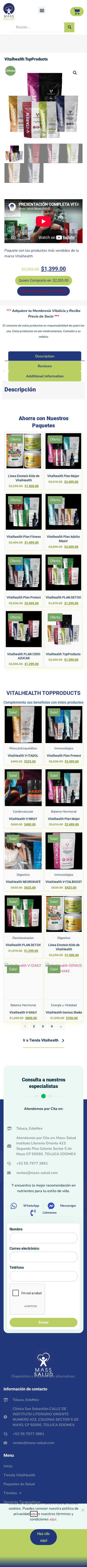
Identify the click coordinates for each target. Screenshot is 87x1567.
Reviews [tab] (45, 366)
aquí (34, 1513)
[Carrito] (77, 11)
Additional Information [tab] (45, 376)
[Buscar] (69, 27)
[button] (42, 10)
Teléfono (17, 1267)
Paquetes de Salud (19, 1484)
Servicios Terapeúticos (22, 1502)
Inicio (8, 1466)
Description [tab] (44, 356)
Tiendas (10, 1493)
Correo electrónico (24, 1248)
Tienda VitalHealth (19, 1475)
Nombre (16, 1229)
